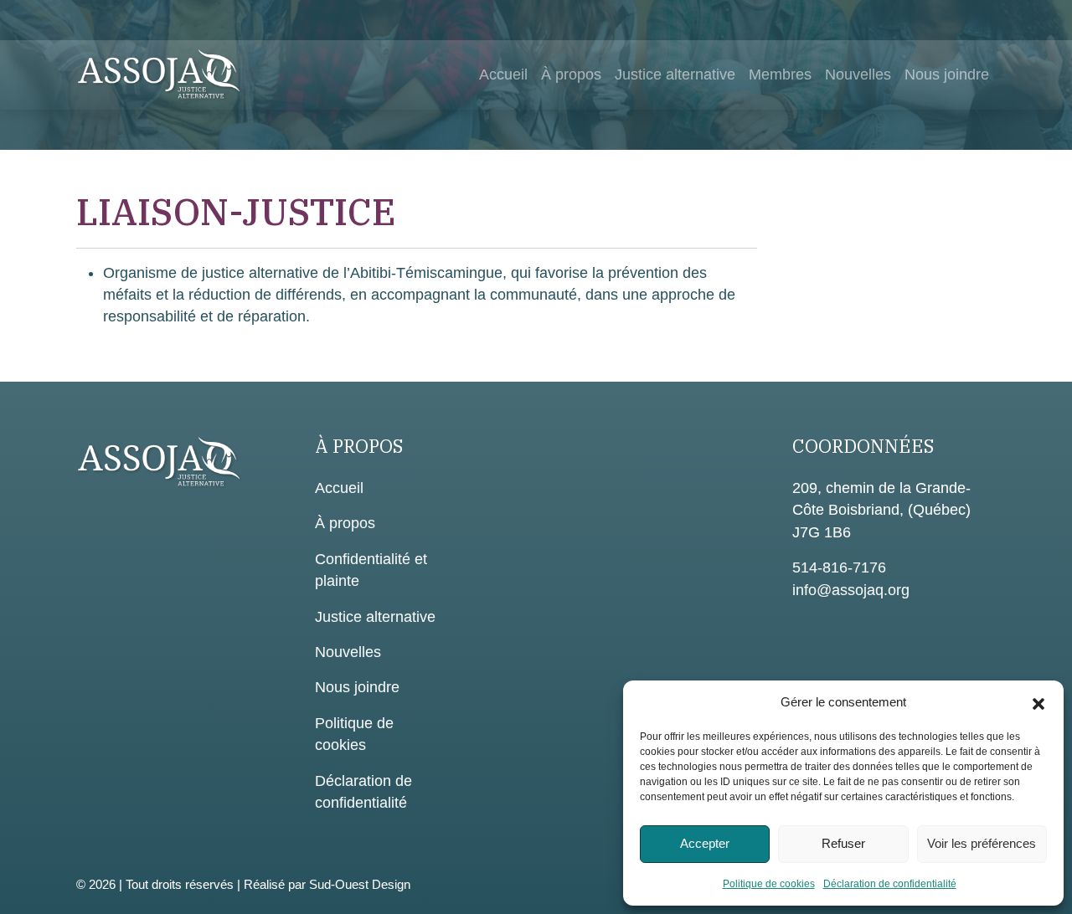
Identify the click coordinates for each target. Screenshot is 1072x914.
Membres (780, 74)
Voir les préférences (981, 843)
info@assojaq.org (851, 590)
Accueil (503, 74)
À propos (571, 74)
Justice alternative (675, 74)
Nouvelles (858, 74)
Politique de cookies (769, 884)
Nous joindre (946, 74)
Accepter (704, 843)
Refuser (843, 843)
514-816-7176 (839, 567)
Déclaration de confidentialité (889, 884)
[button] (1038, 702)
